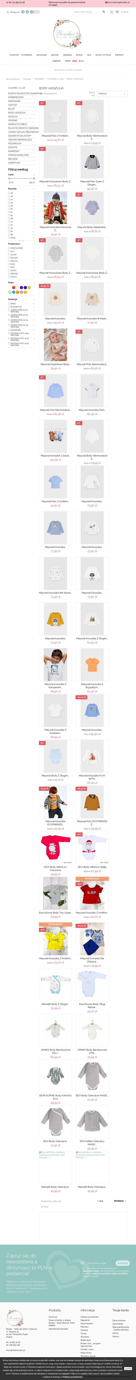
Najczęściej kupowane (58, 1329)
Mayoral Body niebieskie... (92, 227)
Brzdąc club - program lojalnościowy (91, 1344)
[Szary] (21, 292)
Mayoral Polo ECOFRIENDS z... (92, 823)
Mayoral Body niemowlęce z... (92, 137)
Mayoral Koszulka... (55, 318)
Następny (120, 1201)
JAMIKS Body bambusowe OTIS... (92, 1051)
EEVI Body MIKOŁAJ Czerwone (55, 869)
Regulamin (85, 1320)
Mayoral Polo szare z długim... (92, 183)
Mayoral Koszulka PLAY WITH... (92, 777)
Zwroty (84, 1333)
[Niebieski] (13, 292)
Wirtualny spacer (88, 1356)
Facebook (23, 12)
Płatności (85, 1327)
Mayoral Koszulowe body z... (55, 181)
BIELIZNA (13, 159)
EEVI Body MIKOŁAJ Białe (92, 867)
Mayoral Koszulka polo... (92, 410)
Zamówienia (117, 1324)
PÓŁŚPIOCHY (15, 143)
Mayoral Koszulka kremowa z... (55, 229)
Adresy (115, 1333)
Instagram (27, 12)
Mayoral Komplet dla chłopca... (92, 960)
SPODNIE (12, 120)
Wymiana (85, 1337)
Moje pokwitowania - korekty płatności (120, 1328)
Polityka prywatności (90, 1317)
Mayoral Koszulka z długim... (92, 638)
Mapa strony (86, 1353)
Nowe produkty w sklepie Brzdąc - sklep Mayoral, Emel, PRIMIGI (62, 1323)
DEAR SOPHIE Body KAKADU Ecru (55, 1097)
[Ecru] (17, 287)
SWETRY (12, 105)
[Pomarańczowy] (17, 292)
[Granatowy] (25, 287)
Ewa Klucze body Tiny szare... (55, 912)
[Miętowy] (10, 292)
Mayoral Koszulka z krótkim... (92, 912)
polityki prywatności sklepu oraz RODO (110, 1274)
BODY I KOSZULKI (17, 112)
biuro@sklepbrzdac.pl (119, 2)
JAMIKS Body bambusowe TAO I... (55, 1051)
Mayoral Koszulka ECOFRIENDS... (55, 823)
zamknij (128, 1369)
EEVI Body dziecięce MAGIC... (92, 1095)
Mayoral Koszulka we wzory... (55, 592)
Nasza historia (87, 1323)
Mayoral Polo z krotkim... (55, 135)
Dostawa (84, 1330)
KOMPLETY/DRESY (17, 124)
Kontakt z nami (87, 1349)
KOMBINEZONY (16, 97)
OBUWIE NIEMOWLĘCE (20, 139)
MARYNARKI (14, 101)
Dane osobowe (118, 1320)
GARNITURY (14, 163)
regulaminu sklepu (91, 1271)
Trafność (112, 94)
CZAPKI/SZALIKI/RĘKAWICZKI (21, 132)
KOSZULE (13, 116)
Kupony (115, 1336)
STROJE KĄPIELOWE (18, 155)
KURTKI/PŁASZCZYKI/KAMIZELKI (21, 93)
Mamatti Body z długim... (55, 1004)
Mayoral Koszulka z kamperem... (55, 686)
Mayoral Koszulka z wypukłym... (92, 686)
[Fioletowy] (21, 287)
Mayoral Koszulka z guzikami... (55, 731)
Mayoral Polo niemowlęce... (92, 364)
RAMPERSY (14, 151)
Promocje (53, 1317)
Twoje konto (120, 1310)
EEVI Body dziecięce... (55, 1141)
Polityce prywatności (72, 1377)
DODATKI (12, 147)
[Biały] (10, 287)
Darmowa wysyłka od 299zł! (68, 70)
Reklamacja (86, 1340)
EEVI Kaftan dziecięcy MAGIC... (92, 1143)
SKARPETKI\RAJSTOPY (19, 136)
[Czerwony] (13, 287)
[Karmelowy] (29, 287)
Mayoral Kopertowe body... (55, 364)
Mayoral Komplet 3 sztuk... (55, 455)
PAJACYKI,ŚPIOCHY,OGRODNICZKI (21, 128)
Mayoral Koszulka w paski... (92, 318)
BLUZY (11, 109)
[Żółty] (25, 292)
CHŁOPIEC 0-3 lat (16, 88)
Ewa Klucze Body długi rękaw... (92, 1006)
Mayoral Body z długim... (55, 775)
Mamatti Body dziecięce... (55, 1186)
